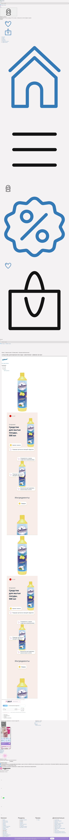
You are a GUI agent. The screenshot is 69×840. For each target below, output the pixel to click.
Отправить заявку (3, 764)
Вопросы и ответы (58, 827)
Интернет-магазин (23, 821)
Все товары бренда (5, 363)
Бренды (21, 824)
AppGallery (2, 753)
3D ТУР (56, 831)
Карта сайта (57, 832)
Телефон (11, 762)
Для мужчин (5, 833)
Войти (1, 19)
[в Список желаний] (3, 369)
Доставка (23, 828)
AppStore (1, 751)
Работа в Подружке (58, 822)
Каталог (3, 352)
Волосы (4, 825)
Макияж (4, 824)
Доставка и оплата (58, 826)
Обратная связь (38, 726)
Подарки (4, 829)
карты (23, 827)
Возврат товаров (58, 825)
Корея (4, 821)
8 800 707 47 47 (38, 723)
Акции (38, 821)
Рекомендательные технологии (60, 834)
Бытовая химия (15, 352)
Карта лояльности (23, 825)
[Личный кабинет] (8, 12)
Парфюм (4, 826)
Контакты (56, 823)
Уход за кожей (5, 823)
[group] (5, 364)
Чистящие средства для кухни (24, 352)
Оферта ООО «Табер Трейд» (60, 829)
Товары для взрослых (7, 836)
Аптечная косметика (6, 827)
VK (34, 724)
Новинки (21, 823)
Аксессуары (5, 831)
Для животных (5, 835)
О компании (57, 821)
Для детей (5, 834)
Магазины (22, 826)
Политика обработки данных (60, 833)
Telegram (36, 725)
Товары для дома (8, 352)
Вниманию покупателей (59, 824)
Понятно (52, 838)
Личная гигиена (5, 828)
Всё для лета (5, 822)
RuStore (1, 754)
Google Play (2, 752)
